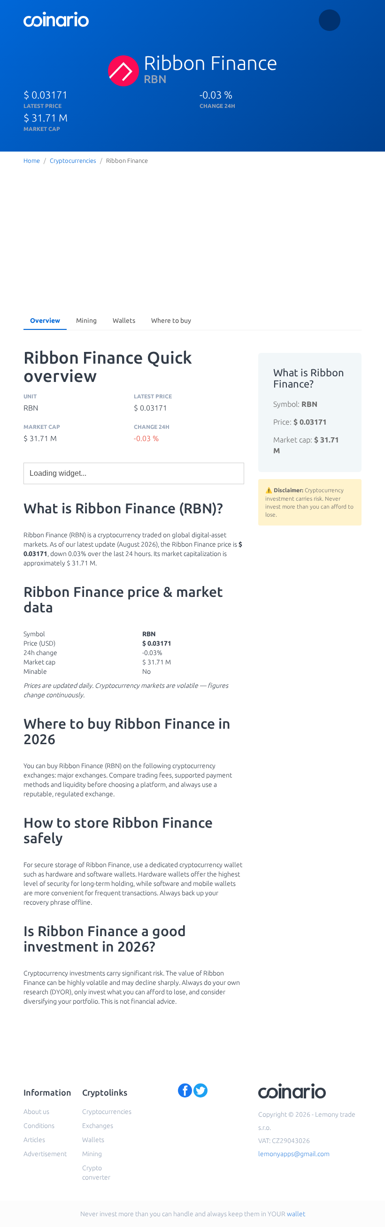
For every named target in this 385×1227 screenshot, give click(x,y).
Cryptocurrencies (73, 160)
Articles (34, 1139)
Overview (45, 320)
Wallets (124, 320)
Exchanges (97, 1125)
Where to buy (171, 320)
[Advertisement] (192, 238)
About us (36, 1111)
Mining (86, 320)
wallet (296, 1214)
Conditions (38, 1125)
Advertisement (45, 1154)
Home (31, 160)
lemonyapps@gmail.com (294, 1154)
